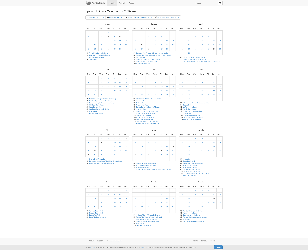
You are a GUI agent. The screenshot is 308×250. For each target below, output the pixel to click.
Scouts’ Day (93, 111)
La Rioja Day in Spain (190, 107)
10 (142, 41)
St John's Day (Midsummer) (192, 115)
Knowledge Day (188, 159)
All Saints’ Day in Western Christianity (148, 215)
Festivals (122, 3)
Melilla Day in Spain (189, 175)
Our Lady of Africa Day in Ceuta (146, 165)
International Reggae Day (97, 159)
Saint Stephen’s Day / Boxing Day (194, 221)
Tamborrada (93, 59)
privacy (143, 247)
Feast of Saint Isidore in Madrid (146, 113)
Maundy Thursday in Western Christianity (102, 99)
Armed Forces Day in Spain (145, 117)
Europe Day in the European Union (147, 111)
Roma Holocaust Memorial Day (146, 163)
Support (100, 241)
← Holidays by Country (95, 17)
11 (126, 36)
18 (126, 41)
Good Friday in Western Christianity (100, 101)
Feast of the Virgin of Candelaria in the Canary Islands (153, 55)
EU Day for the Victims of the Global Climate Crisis (105, 161)
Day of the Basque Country (98, 217)
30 (115, 49)
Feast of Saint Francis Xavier (192, 211)
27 (95, 49)
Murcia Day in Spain (189, 109)
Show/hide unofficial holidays (168, 17)
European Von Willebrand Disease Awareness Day (152, 53)
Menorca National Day (96, 57)
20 (95, 45)
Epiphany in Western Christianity (99, 55)
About (91, 241)
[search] (220, 3)
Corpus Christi (187, 105)
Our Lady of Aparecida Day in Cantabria (196, 173)
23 (115, 45)
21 (102, 45)
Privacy (204, 241)
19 (89, 45)
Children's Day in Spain (96, 105)
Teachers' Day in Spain (143, 225)
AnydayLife (118, 241)
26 (89, 49)
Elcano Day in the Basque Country (194, 163)
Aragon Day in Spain (96, 113)
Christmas (186, 219)
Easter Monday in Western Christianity (101, 103)
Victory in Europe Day (143, 109)
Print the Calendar (116, 17)
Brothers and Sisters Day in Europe (147, 123)
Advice (131, 3)
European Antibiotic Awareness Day (147, 221)
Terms (195, 241)
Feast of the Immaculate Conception (195, 217)
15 (173, 41)
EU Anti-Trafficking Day (96, 215)
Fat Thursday (140, 57)
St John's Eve (187, 113)
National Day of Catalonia (191, 171)
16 (115, 41)
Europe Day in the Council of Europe (148, 107)
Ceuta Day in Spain (189, 161)
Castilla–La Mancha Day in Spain (147, 121)
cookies (92, 247)
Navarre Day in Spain (190, 213)
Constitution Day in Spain (191, 215)
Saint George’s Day (95, 107)
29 (220, 49)
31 (120, 49)
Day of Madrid (140, 101)
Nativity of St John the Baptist (193, 117)
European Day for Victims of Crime (147, 61)
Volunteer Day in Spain (190, 165)
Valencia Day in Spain (96, 211)
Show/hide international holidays (140, 17)
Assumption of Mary (142, 167)
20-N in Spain (140, 223)
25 (126, 45)
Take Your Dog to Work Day (192, 119)
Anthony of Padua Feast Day (192, 111)
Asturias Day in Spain (190, 167)
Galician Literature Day (143, 115)
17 (120, 41)
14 (102, 41)
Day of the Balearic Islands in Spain (194, 57)
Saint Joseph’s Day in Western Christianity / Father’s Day (201, 61)
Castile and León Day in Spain (99, 109)
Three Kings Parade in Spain (98, 53)
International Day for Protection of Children (197, 103)
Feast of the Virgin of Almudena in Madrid (149, 217)
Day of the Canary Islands (144, 119)
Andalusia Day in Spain (143, 63)
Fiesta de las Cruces (142, 105)
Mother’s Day (140, 103)
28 (102, 49)
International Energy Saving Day (146, 219)
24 (120, 45)
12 (155, 41)
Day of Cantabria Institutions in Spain (101, 163)
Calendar (111, 3)
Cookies (213, 241)
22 (173, 45)
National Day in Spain (96, 213)
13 (95, 41)
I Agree (218, 247)
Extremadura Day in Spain (191, 169)
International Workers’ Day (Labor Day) (148, 99)
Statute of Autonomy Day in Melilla (194, 59)
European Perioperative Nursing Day (148, 59)
